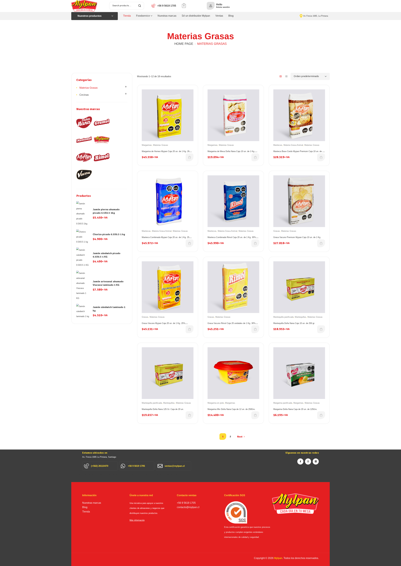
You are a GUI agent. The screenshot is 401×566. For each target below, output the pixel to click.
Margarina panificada (282, 403)
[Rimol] (101, 157)
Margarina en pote (216, 403)
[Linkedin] (316, 461)
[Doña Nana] (84, 122)
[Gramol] (101, 122)
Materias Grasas (160, 145)
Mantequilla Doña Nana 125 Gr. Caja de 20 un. (163, 409)
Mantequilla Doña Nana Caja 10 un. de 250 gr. (294, 323)
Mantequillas (300, 317)
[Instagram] (308, 461)
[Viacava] (84, 174)
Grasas (276, 231)
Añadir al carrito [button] (189, 157)
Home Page (183, 43)
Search (139, 6)
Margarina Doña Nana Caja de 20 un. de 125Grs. (295, 409)
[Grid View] (280, 76)
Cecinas (84, 94)
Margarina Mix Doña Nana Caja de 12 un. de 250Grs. (231, 409)
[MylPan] (101, 139)
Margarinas (147, 145)
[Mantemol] (84, 139)
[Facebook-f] (300, 461)
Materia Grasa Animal (293, 145)
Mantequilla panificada (283, 317)
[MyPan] (84, 157)
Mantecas (277, 145)
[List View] (286, 76)
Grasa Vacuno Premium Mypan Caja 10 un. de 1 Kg (296, 237)
